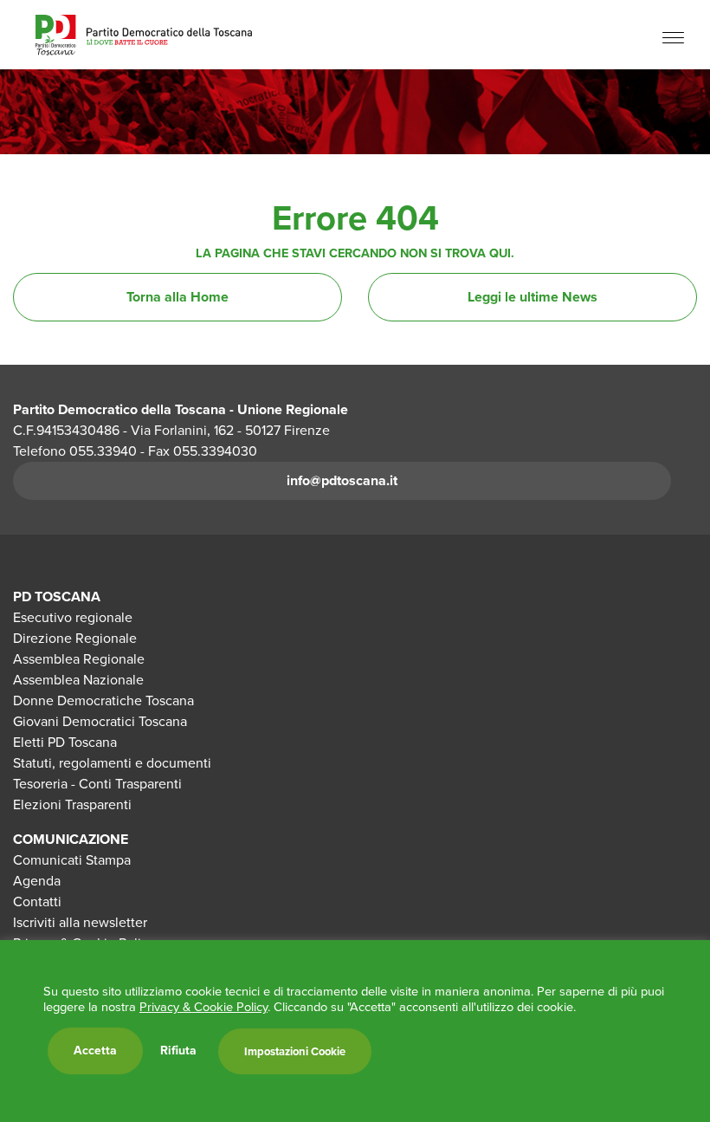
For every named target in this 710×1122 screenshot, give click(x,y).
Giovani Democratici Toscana (100, 721)
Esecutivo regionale (72, 617)
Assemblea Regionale (79, 659)
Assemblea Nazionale (78, 680)
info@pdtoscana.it (342, 480)
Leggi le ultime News (532, 297)
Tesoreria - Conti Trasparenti (97, 784)
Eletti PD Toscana (65, 742)
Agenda (37, 881)
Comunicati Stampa (72, 860)
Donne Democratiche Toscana (103, 700)
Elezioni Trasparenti (72, 804)
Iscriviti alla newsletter (80, 922)
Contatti (37, 901)
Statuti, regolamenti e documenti (112, 763)
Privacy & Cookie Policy (203, 1006)
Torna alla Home (177, 297)
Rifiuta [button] (178, 1051)
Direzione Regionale (75, 638)
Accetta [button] (95, 1050)
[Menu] (673, 37)
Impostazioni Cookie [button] (294, 1051)
